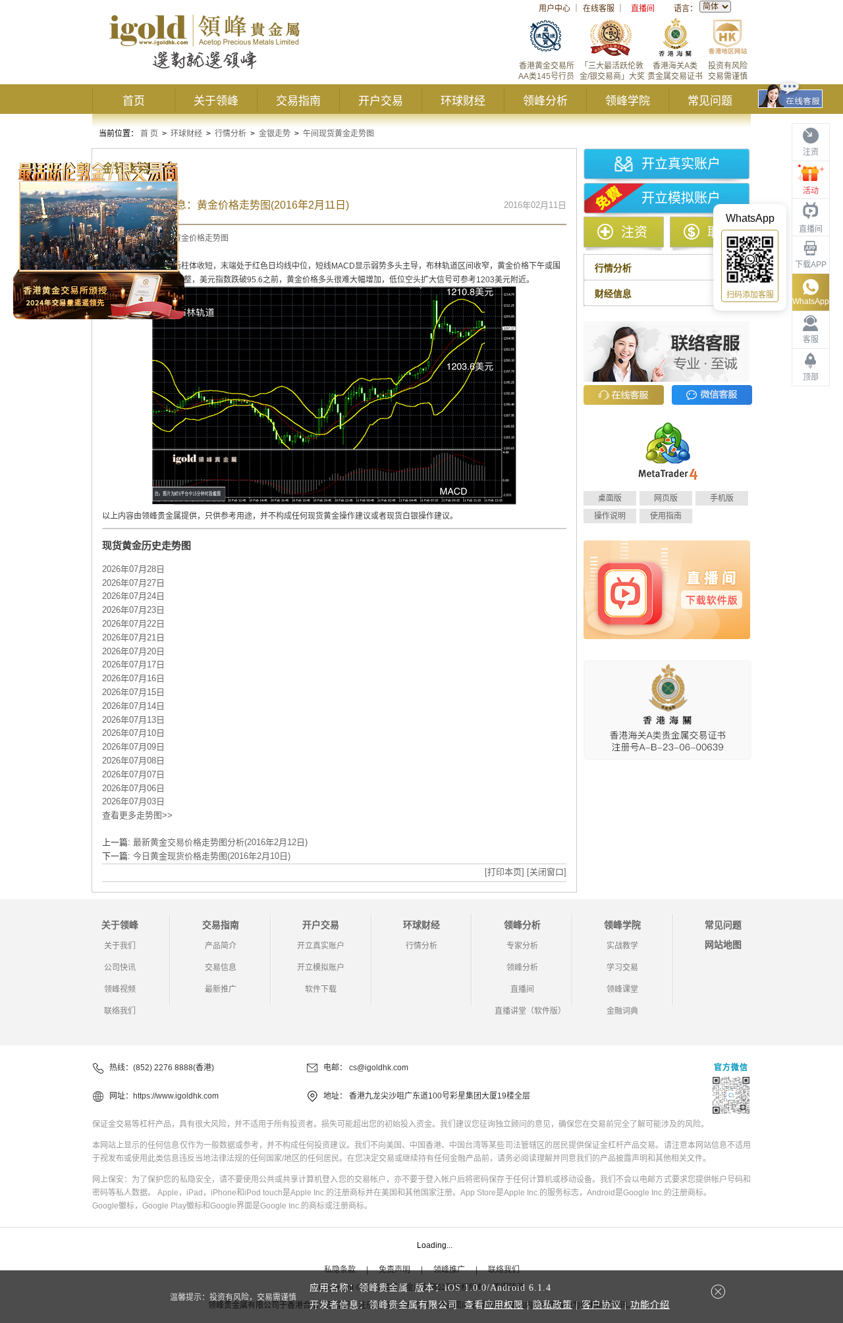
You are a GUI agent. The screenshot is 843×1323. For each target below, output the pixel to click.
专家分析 (522, 945)
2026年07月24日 (133, 596)
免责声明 (394, 1269)
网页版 (666, 498)
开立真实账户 (681, 164)
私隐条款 (340, 1269)
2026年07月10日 (133, 733)
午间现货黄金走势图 (338, 133)
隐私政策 (552, 1305)
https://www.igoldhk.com (176, 1096)
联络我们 (120, 1011)
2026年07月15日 (133, 692)
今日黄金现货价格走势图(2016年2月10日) (211, 856)
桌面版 (610, 498)
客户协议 (601, 1305)
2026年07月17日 (133, 664)
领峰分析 (545, 101)
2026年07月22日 (133, 624)
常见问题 (710, 101)
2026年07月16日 (133, 678)
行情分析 (230, 133)
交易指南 (298, 101)
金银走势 (274, 133)
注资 (634, 232)
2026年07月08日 (133, 760)
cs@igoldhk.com (378, 1067)
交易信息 (220, 967)
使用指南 (666, 516)
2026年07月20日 (133, 651)
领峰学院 (627, 101)
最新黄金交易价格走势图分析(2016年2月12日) (220, 842)
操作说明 (610, 516)
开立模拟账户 (681, 198)
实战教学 (622, 945)
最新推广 (220, 989)
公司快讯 (120, 967)
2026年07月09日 (133, 747)
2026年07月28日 (133, 569)
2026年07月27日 (133, 583)
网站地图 (723, 944)
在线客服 (598, 8)
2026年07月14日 (133, 706)
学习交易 (622, 967)
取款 (720, 232)
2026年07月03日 (133, 801)
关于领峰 (216, 101)
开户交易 (380, 101)
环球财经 (463, 101)
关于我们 (120, 945)
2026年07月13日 (133, 720)
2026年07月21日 (133, 637)
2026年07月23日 (133, 610)
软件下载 (321, 989)
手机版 (722, 498)
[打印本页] (504, 872)
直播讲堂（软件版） (530, 1011)
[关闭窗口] (546, 872)
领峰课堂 (622, 989)
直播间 (643, 8)
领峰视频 (120, 989)
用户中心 (554, 8)
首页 (133, 101)
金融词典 (622, 1011)
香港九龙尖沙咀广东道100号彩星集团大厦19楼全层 (439, 1096)
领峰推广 (449, 1269)
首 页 (149, 133)
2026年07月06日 (133, 788)
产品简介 (220, 945)
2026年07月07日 (133, 774)
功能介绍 (650, 1305)
